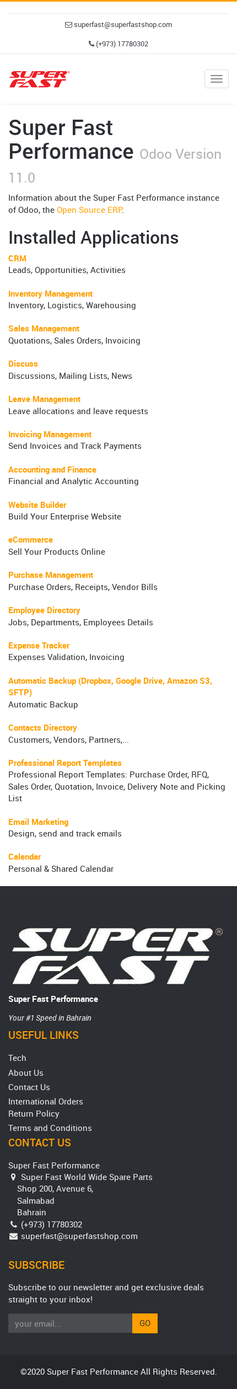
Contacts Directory (42, 727)
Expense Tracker (38, 645)
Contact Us (29, 1086)
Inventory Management (50, 293)
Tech (17, 1057)
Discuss (23, 363)
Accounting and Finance (52, 469)
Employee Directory (44, 609)
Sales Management (43, 328)
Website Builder (37, 504)
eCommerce (30, 539)
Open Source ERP (89, 209)
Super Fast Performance (53, 998)
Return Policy (34, 1113)
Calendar (24, 856)
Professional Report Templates (65, 762)
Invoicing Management (49, 433)
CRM (17, 258)
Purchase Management (50, 574)
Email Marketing (38, 821)
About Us (26, 1072)
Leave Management (44, 398)
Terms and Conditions (50, 1127)
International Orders (45, 1101)
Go (144, 1322)
